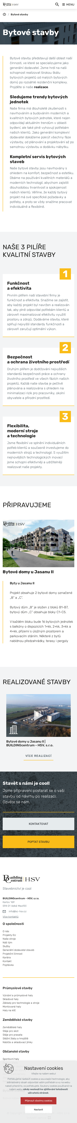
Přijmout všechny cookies (38, 1100)
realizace (41, 87)
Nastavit (38, 1109)
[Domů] (5, 13)
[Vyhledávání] (57, 4)
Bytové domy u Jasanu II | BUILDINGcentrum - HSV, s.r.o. (29, 743)
